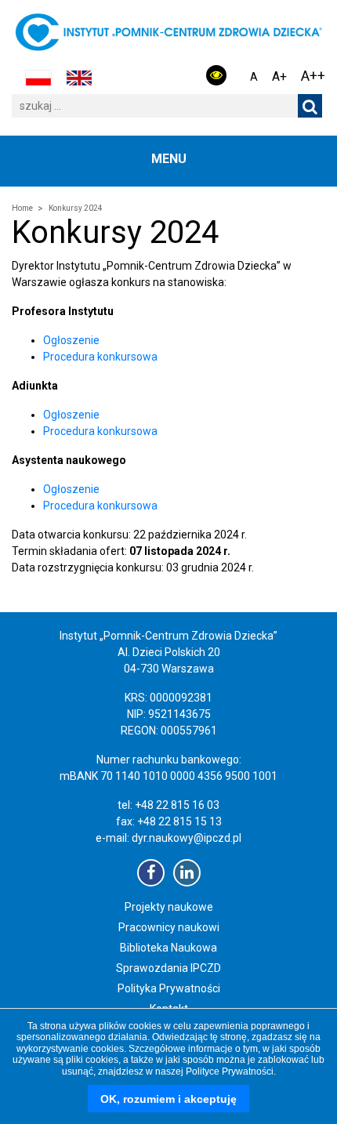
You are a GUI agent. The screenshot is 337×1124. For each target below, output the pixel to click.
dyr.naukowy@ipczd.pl (186, 838)
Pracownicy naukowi (168, 927)
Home (22, 208)
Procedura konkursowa (100, 356)
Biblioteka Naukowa (168, 947)
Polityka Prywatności (169, 988)
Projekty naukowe (169, 907)
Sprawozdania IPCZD (168, 968)
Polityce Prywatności (230, 1071)
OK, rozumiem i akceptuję (168, 1099)
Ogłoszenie (71, 340)
